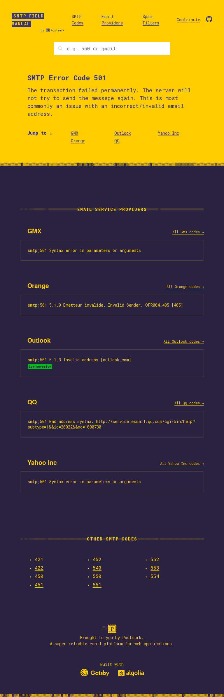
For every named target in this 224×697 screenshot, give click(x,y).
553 (154, 568)
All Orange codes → (185, 286)
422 (39, 568)
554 (154, 576)
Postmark (57, 30)
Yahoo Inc (168, 133)
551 (97, 585)
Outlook (122, 133)
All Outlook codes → (184, 341)
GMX (74, 133)
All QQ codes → (189, 403)
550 (97, 576)
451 (39, 585)
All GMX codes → (188, 232)
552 (154, 559)
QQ (117, 140)
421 (39, 559)
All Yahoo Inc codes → (182, 463)
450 (39, 576)
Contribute (188, 19)
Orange (78, 140)
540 (97, 568)
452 (97, 559)
